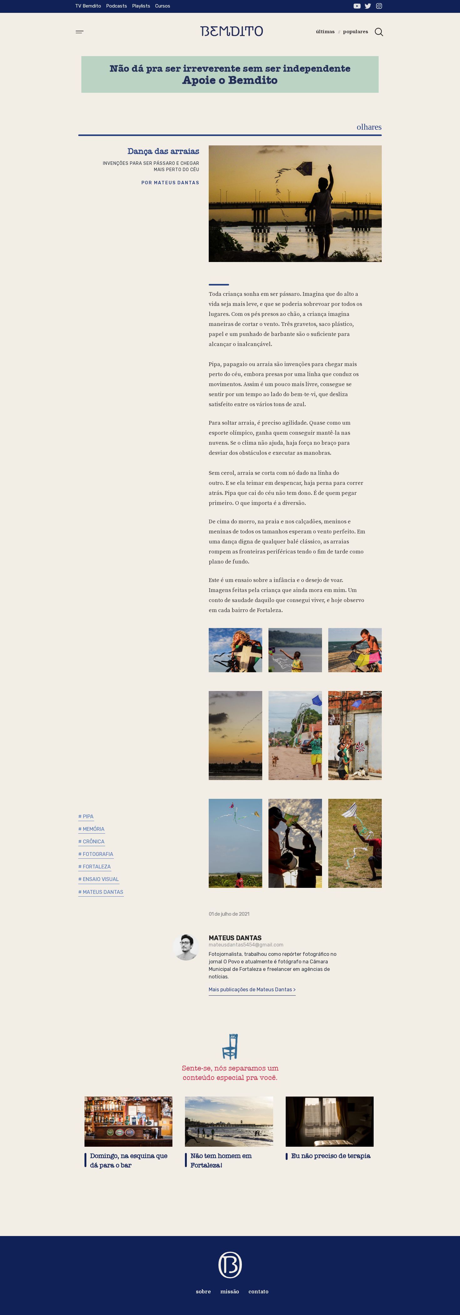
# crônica (91, 842)
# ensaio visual (98, 879)
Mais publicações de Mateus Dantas (251, 990)
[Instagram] (378, 6)
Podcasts (116, 6)
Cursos (162, 6)
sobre (203, 1292)
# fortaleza (94, 867)
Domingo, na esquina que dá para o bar (128, 1160)
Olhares (369, 127)
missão (229, 1292)
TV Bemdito (88, 6)
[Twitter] (367, 6)
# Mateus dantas (100, 892)
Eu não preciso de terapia (331, 1156)
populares (355, 31)
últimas (325, 31)
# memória (91, 829)
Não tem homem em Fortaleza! (221, 1160)
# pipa (86, 817)
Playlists (141, 6)
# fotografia (95, 854)
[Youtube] (356, 6)
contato (258, 1292)
